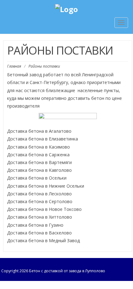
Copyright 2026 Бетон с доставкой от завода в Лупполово (53, 270)
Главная (14, 66)
